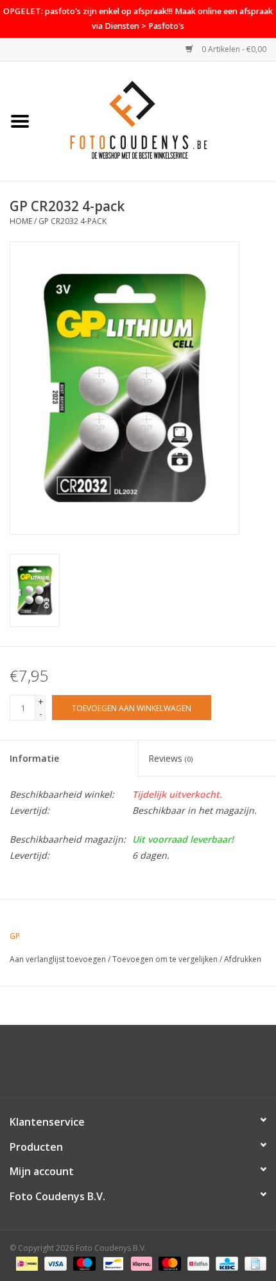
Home (21, 221)
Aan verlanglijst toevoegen (58, 959)
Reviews (170, 758)
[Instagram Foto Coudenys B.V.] (149, 1064)
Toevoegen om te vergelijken (166, 959)
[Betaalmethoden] (26, 1263)
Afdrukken (242, 959)
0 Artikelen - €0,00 (233, 49)
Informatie (34, 758)
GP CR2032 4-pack (73, 221)
